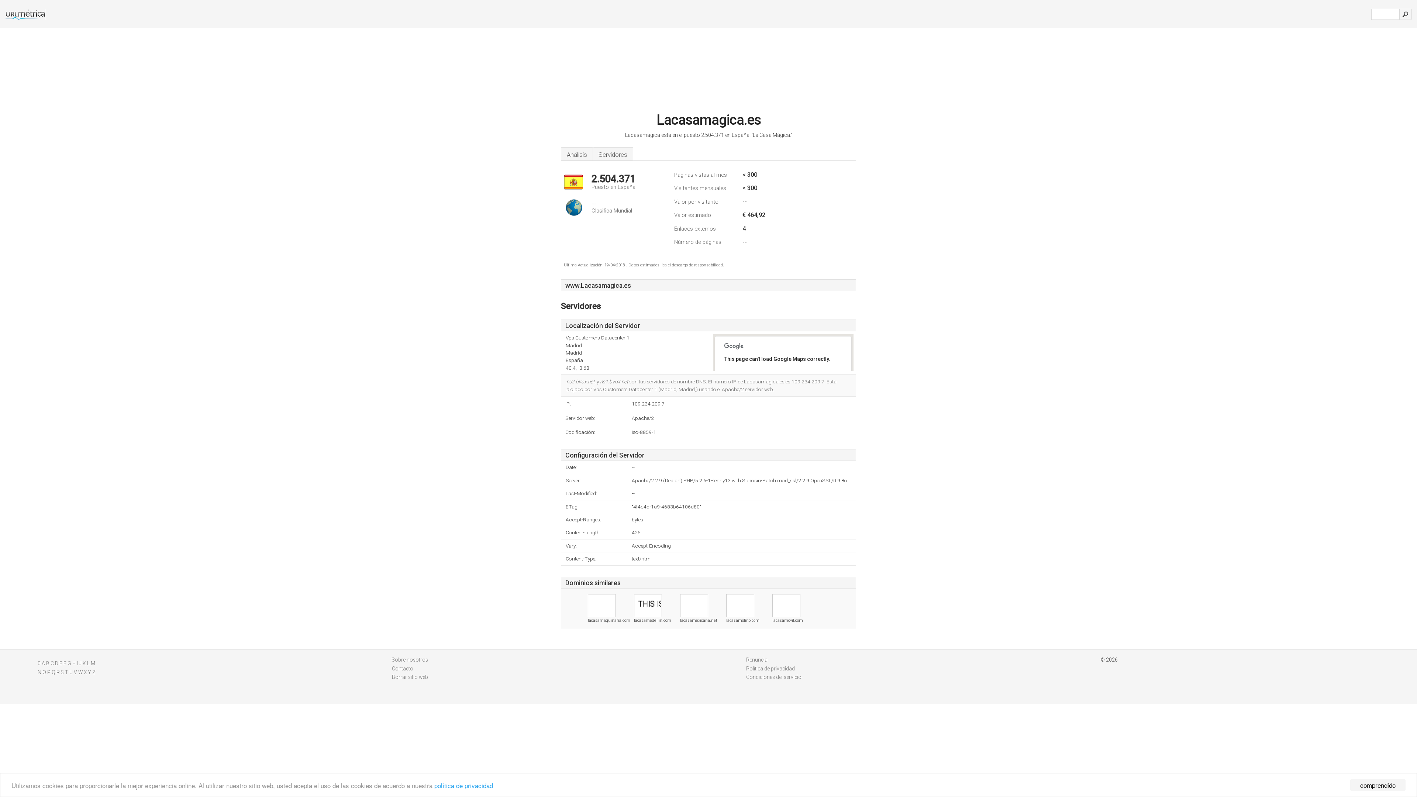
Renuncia (757, 660)
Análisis (577, 154)
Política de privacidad (770, 669)
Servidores (613, 154)
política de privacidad (463, 785)
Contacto (402, 669)
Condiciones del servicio (773, 677)
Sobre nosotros (410, 660)
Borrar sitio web (410, 677)
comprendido (1378, 785)
